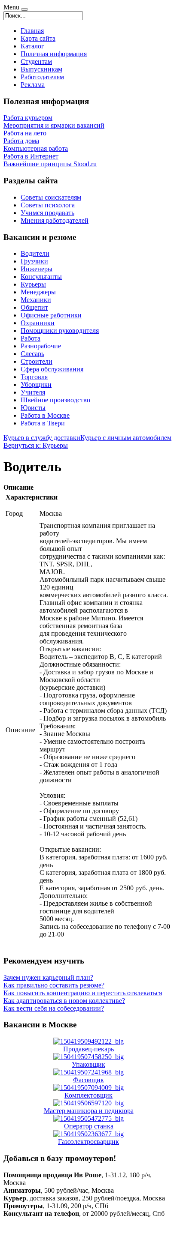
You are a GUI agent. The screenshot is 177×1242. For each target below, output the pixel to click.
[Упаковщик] (88, 1056)
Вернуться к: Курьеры (35, 445)
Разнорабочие (41, 346)
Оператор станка (88, 1126)
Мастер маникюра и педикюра (89, 1110)
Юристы (33, 407)
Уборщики (36, 384)
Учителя (33, 392)
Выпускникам (41, 69)
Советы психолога (48, 205)
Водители (35, 253)
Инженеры (36, 268)
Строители (36, 361)
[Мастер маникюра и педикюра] (88, 1103)
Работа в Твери (43, 423)
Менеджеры (38, 292)
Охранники (38, 322)
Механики (36, 299)
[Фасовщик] (88, 1072)
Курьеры (33, 284)
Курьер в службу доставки (41, 437)
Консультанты (41, 276)
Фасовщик (88, 1079)
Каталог (32, 46)
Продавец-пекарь (88, 1049)
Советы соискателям (51, 197)
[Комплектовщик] (88, 1087)
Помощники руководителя (60, 330)
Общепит (34, 307)
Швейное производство (55, 400)
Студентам (36, 61)
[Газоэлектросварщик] (88, 1133)
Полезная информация (54, 53)
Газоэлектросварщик (88, 1141)
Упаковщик (88, 1064)
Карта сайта (38, 38)
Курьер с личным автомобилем (125, 437)
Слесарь (32, 353)
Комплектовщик (88, 1095)
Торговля (34, 376)
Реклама (33, 84)
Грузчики (34, 261)
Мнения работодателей (54, 220)
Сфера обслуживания (52, 369)
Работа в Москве (45, 415)
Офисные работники (51, 315)
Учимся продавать (47, 212)
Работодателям (42, 77)
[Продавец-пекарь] (88, 1041)
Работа (30, 338)
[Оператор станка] (88, 1118)
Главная (32, 30)
